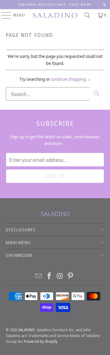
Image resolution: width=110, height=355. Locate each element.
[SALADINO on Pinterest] (70, 276)
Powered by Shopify (40, 341)
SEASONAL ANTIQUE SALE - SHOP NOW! (55, 4)
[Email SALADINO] (38, 276)
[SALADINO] (55, 15)
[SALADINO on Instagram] (60, 276)
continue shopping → (71, 79)
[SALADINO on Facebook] (49, 276)
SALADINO (26, 329)
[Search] (87, 15)
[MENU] (3, 15)
